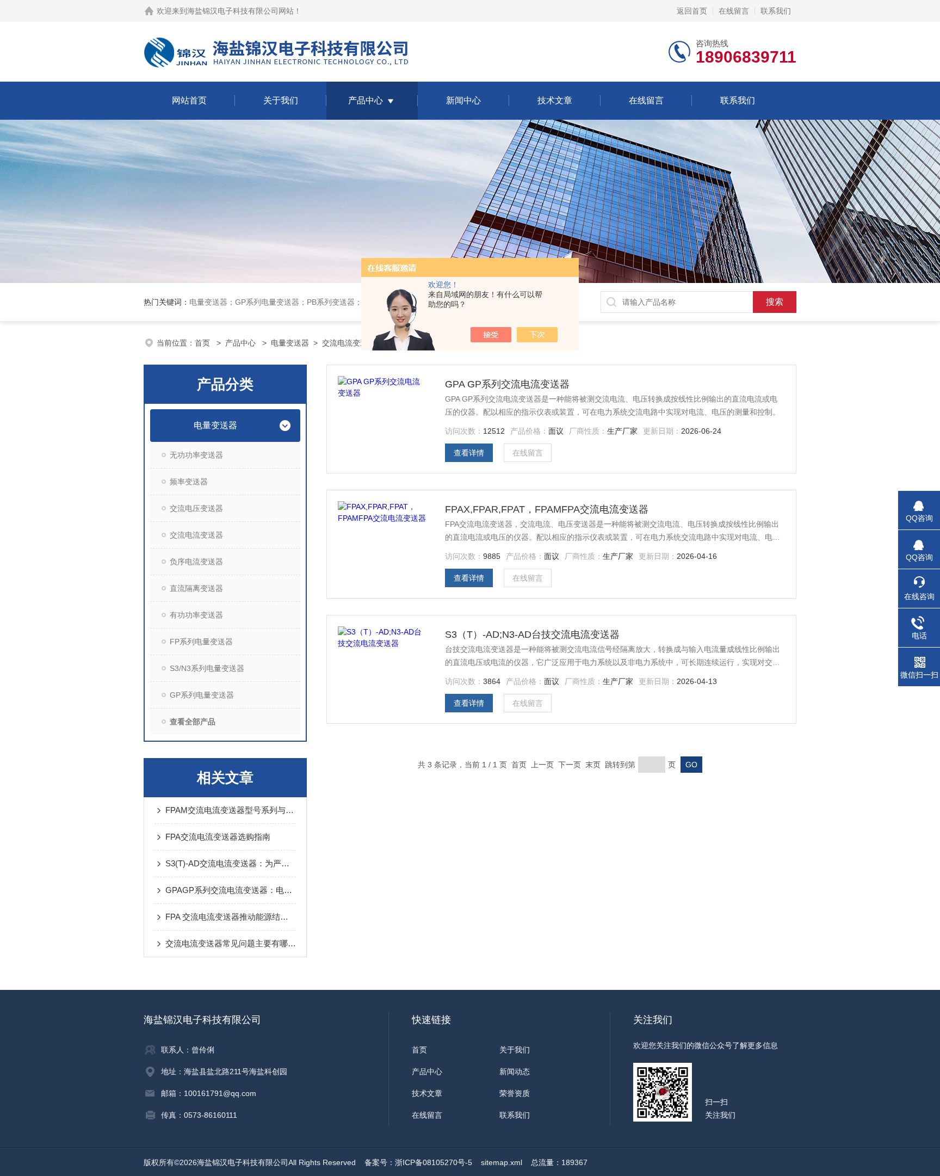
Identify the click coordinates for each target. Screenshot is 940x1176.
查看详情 (469, 452)
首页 (203, 342)
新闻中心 (463, 100)
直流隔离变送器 (196, 588)
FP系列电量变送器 (201, 641)
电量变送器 (290, 342)
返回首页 (692, 11)
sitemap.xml (501, 1162)
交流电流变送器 (348, 342)
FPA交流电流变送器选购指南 (217, 836)
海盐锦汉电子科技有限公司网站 (240, 11)
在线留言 (734, 11)
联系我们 (775, 11)
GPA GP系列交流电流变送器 (507, 384)
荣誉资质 (514, 1093)
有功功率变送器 (196, 615)
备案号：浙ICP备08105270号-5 (418, 1162)
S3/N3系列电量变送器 (207, 668)
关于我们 (280, 100)
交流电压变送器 (196, 508)
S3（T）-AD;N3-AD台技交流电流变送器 (532, 634)
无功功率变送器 (196, 455)
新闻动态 (514, 1071)
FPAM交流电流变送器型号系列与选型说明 (230, 810)
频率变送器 (189, 481)
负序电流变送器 (196, 561)
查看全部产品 (192, 721)
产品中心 (365, 100)
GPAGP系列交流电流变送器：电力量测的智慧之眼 (230, 890)
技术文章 (554, 100)
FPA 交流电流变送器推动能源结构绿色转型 (230, 916)
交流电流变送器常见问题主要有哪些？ (230, 943)
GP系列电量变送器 (202, 695)
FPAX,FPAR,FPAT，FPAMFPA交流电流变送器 (546, 509)
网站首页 (189, 100)
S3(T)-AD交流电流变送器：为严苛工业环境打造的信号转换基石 (230, 863)
